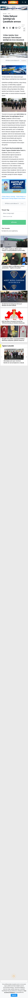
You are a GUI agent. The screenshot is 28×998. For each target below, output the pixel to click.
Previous (1, 334)
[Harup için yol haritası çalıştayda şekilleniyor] (14, 331)
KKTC (9, 13)
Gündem (5, 13)
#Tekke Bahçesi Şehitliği (8, 196)
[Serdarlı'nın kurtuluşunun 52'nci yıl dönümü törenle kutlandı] (14, 296)
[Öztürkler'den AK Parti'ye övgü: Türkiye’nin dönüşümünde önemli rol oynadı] (14, 354)
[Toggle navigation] (26, 2)
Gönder (15, 222)
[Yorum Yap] (19, 27)
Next (27, 334)
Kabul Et (14, 995)
